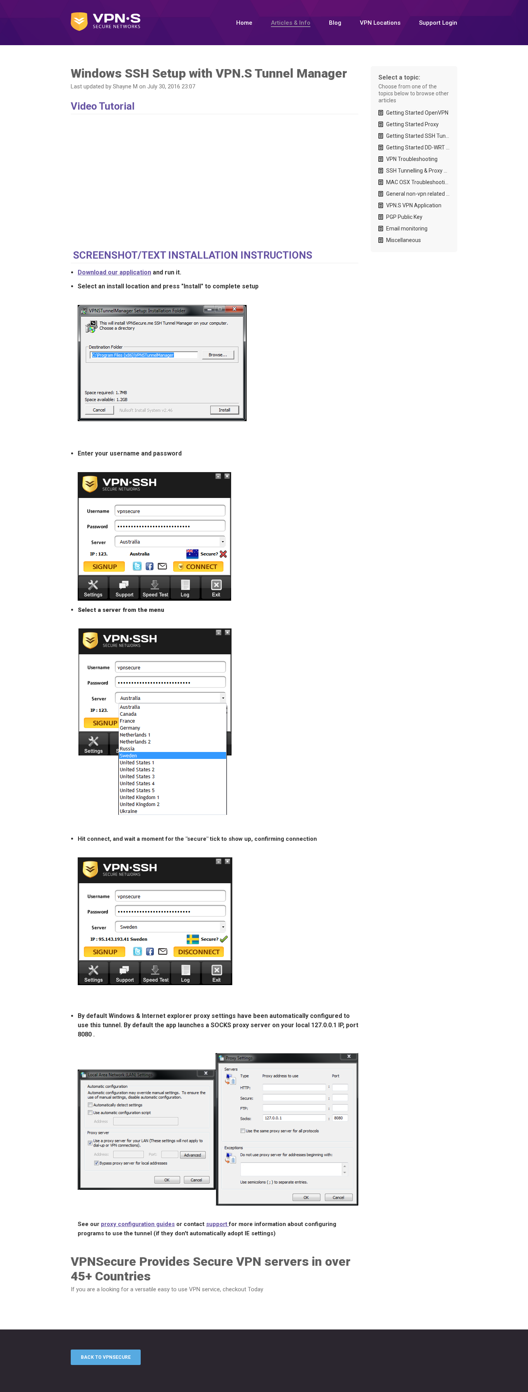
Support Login (438, 22)
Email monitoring (407, 228)
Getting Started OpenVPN (417, 113)
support (217, 1224)
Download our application (114, 272)
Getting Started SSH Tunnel (418, 136)
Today (255, 1289)
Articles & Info (290, 22)
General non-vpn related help (418, 194)
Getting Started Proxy (412, 124)
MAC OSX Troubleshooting (418, 182)
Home (244, 22)
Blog (335, 22)
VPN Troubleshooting (412, 159)
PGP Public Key (404, 217)
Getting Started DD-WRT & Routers (418, 147)
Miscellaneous (403, 240)
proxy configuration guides (138, 1224)
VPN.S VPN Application (413, 205)
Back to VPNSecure (106, 1357)
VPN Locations (380, 22)
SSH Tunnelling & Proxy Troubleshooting (418, 171)
